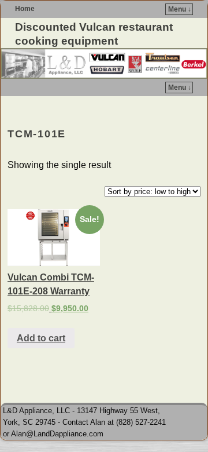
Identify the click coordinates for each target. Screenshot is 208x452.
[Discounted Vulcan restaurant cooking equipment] (104, 63)
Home (25, 9)
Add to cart (41, 338)
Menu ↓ (179, 9)
